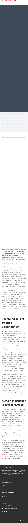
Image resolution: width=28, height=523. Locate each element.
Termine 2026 (4, 485)
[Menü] (25, 2)
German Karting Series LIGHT (8, 482)
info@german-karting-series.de (10, 508)
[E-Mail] (6, 511)
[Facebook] (2, 511)
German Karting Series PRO (7, 484)
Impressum (4, 497)
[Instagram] (4, 511)
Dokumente (4, 487)
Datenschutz (4, 496)
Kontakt (3, 494)
